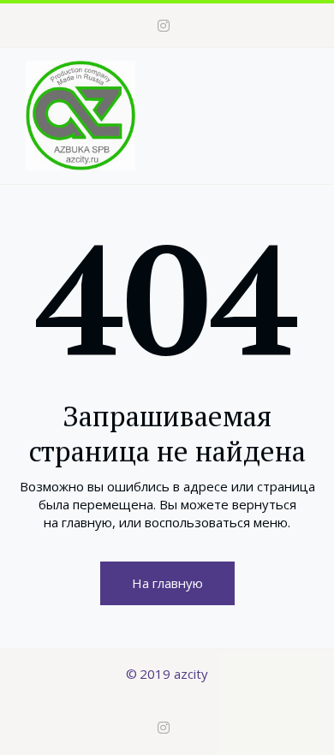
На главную (167, 583)
